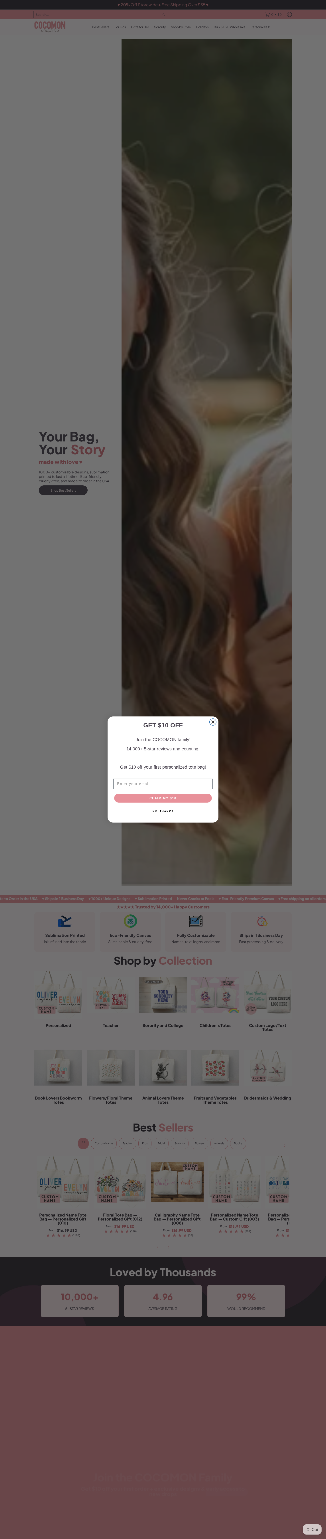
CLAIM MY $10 (163, 798)
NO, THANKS (163, 811)
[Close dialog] (213, 722)
